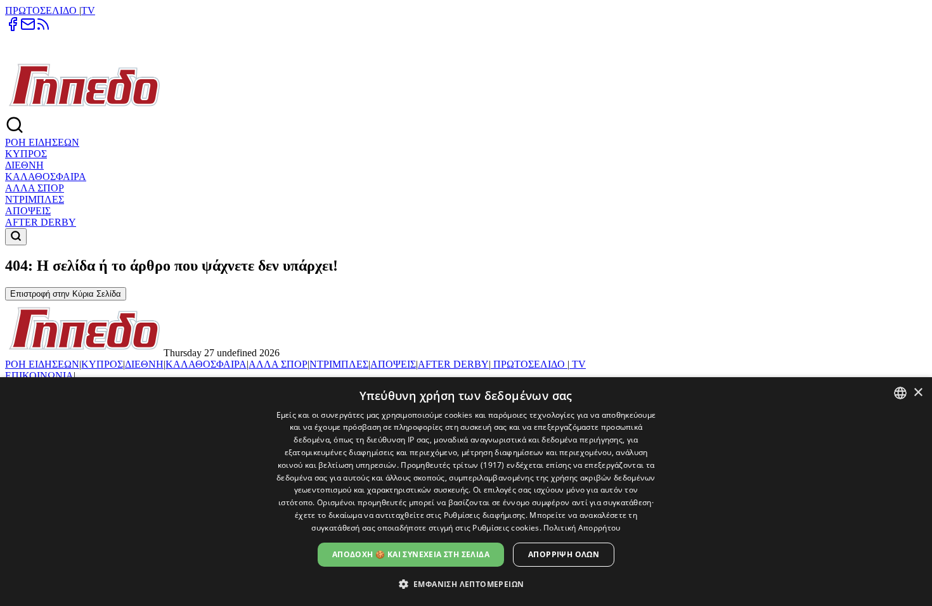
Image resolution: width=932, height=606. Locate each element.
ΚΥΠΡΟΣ (26, 153)
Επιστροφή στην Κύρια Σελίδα (65, 294)
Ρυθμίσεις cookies (505, 527)
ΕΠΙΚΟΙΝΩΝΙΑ (39, 375)
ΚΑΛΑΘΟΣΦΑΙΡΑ (45, 176)
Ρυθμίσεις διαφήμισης (485, 515)
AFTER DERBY (40, 222)
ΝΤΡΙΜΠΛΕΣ (34, 199)
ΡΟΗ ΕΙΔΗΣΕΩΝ (42, 142)
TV (88, 10)
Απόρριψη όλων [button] (563, 554)
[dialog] (466, 491)
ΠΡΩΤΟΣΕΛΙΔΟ (42, 10)
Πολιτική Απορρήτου (581, 527)
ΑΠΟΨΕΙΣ (28, 210)
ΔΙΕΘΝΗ (24, 165)
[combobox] (900, 393)
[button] (466, 583)
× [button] (917, 392)
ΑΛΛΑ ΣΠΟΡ (34, 188)
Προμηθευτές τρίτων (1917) (453, 465)
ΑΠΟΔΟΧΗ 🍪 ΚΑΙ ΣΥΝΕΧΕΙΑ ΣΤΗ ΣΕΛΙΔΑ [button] (410, 554)
